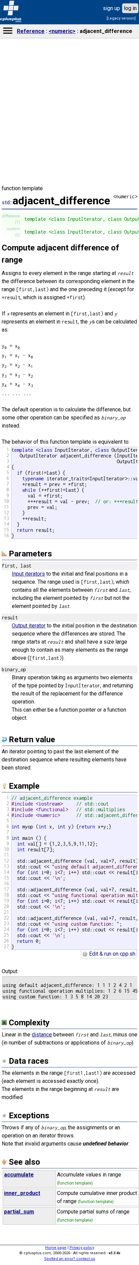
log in (130, 8)
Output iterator (29, 625)
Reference (31, 31)
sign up (111, 8)
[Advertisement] (69, 502)
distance (42, 1034)
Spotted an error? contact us (69, 1259)
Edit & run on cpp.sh (111, 954)
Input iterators (28, 574)
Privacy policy (82, 1247)
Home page (55, 1247)
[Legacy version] (121, 18)
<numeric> (62, 31)
